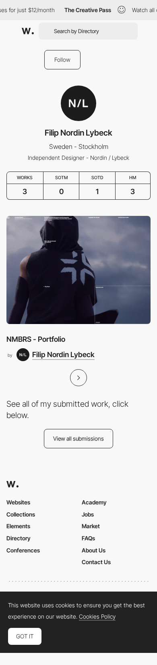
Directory (18, 538)
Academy (94, 502)
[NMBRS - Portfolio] (78, 270)
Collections (20, 514)
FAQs (88, 538)
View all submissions (78, 438)
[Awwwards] (28, 31)
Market (91, 526)
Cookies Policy (97, 616)
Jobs (88, 514)
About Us (93, 550)
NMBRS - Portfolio (35, 339)
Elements (18, 526)
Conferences (23, 550)
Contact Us (96, 561)
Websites (18, 502)
